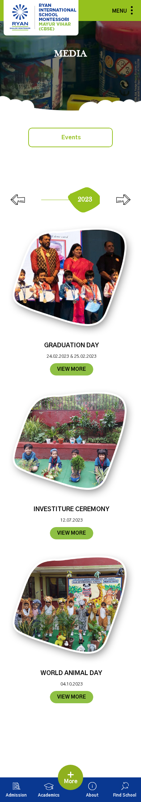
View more (71, 369)
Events (71, 137)
